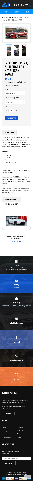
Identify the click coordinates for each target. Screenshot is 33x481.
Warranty (5, 431)
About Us (19, 437)
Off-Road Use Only (7, 437)
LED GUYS (14, 472)
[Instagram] (16, 376)
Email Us (8, 413)
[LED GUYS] (16, 4)
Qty (6, 106)
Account (16, 12)
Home (4, 17)
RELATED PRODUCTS (11, 199)
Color (6, 89)
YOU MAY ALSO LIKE (11, 204)
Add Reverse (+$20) (12, 98)
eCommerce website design (13, 474)
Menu (5, 12)
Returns (19, 434)
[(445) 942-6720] (16, 358)
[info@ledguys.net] (16, 321)
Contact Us (20, 427)
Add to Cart (11, 118)
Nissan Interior (12, 17)
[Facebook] (16, 339)
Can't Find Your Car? (22, 431)
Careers (4, 434)
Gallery (4, 427)
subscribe (8, 463)
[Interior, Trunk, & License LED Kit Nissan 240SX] (9, 51)
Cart (27, 12)
